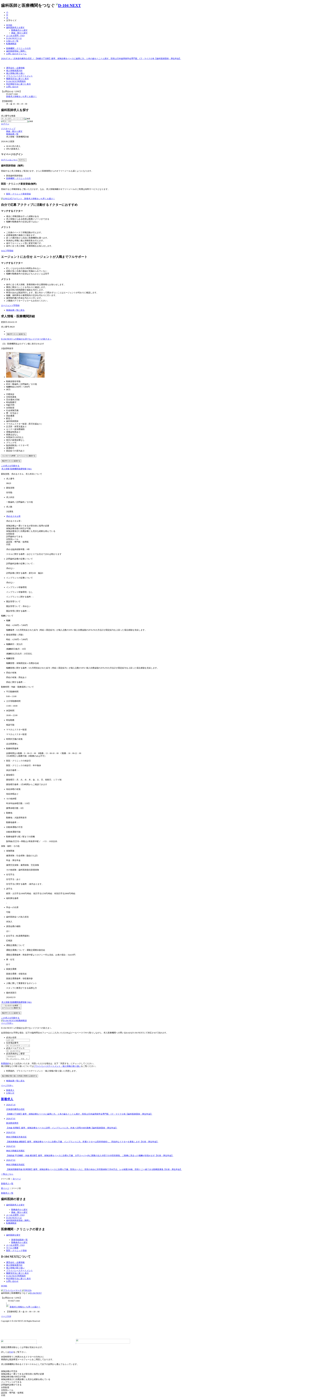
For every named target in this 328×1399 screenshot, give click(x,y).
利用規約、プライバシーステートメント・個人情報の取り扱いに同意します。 (42, 1071)
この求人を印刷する (10, 466)
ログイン (5, 124)
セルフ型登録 (7, 251)
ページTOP (6, 1316)
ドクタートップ (8, 129)
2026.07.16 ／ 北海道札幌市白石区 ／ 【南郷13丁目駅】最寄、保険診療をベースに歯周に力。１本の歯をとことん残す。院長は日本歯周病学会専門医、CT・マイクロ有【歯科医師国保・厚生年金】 (91, 58)
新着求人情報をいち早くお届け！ (21, 96)
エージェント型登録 (10, 305)
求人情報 (5, 469)
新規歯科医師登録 (14, 176)
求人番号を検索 (8, 116)
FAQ (11, 1352)
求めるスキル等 (13, 516)
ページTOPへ (7, 1023)
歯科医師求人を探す (15, 27)
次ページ (17, 1179)
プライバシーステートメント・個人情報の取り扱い (57, 1066)
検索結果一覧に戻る (15, 310)
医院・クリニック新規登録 (18, 194)
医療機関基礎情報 (18, 469)
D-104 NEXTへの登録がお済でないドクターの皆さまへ (26, 339)
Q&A (29, 469)
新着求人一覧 (7, 1183)
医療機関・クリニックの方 (18, 178)
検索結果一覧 (12, 134)
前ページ (5, 1188)
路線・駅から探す (14, 131)
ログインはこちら (9, 160)
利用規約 (5, 1063)
